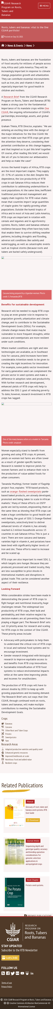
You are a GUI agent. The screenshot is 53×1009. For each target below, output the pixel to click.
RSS (3, 973)
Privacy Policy (6, 986)
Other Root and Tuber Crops (16, 730)
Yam (7, 740)
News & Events (15, 45)
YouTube (22, 973)
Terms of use (6, 982)
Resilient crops (11, 762)
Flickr (17, 973)
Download (34, 820)
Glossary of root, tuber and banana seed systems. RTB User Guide (37, 809)
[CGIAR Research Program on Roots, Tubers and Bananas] (26, 9)
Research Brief (11, 96)
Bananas (8, 723)
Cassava (8, 727)
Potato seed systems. (35, 885)
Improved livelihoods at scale (17, 756)
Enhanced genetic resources (16, 752)
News (29, 45)
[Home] (2, 45)
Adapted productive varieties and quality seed (23, 749)
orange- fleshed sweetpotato (25, 491)
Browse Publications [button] (40, 915)
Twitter (12, 973)
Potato (8, 733)
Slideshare (27, 973)
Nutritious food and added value (18, 759)
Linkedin (32, 973)
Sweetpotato (10, 737)
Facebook (8, 973)
